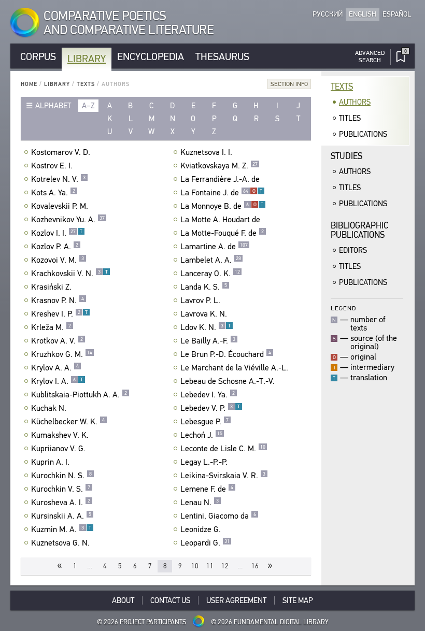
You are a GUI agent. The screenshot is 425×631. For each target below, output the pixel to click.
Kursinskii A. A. (61, 516)
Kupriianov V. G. (58, 448)
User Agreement (236, 600)
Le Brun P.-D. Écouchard (225, 354)
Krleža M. (51, 327)
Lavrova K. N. (203, 314)
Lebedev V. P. (210, 408)
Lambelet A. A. (210, 260)
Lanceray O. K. (210, 273)
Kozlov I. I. (56, 233)
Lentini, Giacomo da (218, 516)
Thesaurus (222, 57)
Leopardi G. (205, 543)
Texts (86, 84)
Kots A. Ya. (53, 192)
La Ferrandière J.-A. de (220, 179)
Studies (346, 156)
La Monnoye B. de (221, 206)
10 (195, 566)
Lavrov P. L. (200, 300)
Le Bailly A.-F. (207, 341)
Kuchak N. (48, 408)
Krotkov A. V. (57, 341)
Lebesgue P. (204, 421)
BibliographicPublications (359, 230)
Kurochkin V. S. (60, 489)
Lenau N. (199, 502)
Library (86, 59)
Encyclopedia (150, 57)
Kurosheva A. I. (60, 502)
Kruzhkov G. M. (61, 354)
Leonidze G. (200, 529)
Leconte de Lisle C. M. (222, 448)
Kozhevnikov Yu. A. (68, 219)
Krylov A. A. (55, 367)
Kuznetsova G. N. (60, 543)
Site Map (297, 600)
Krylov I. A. (57, 381)
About (123, 600)
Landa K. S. (203, 287)
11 (210, 566)
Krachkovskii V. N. (69, 273)
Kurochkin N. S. (61, 475)
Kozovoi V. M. (57, 260)
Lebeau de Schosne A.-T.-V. (227, 381)
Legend (343, 308)
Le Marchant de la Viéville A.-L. (234, 367)
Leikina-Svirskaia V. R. (222, 475)
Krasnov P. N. (57, 300)
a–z (88, 105)
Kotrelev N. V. (58, 179)
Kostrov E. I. (52, 165)
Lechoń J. (201, 435)
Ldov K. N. (205, 327)
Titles (350, 118)
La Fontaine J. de (221, 192)
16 (255, 566)
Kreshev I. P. (59, 314)
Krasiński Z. (51, 287)
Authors (355, 102)
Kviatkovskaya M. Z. (219, 165)
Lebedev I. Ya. (207, 394)
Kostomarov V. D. (60, 152)
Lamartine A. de (214, 246)
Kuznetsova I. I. (206, 152)
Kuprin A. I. (50, 462)
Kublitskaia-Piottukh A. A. (79, 394)
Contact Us (170, 600)
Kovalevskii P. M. (59, 206)
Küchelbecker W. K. (68, 421)
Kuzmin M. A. (61, 529)
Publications (363, 134)
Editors (353, 250)
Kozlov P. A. (54, 246)
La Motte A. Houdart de (220, 219)
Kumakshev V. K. (60, 435)
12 (225, 566)
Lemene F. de (206, 489)
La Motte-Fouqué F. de (222, 233)
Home (29, 84)
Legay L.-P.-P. (204, 462)
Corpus (38, 57)
